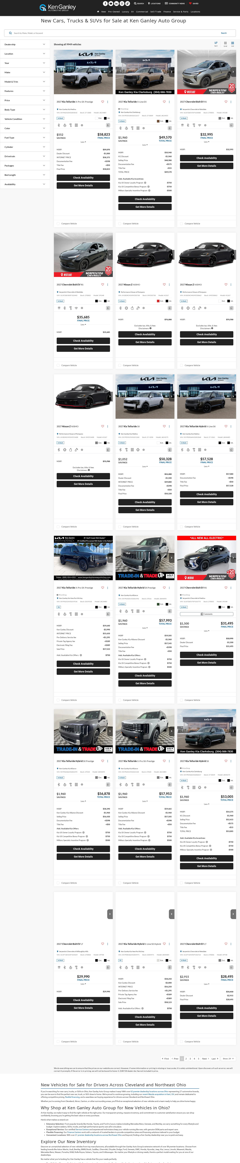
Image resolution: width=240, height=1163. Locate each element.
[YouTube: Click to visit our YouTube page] (110, 3)
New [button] (103, 11)
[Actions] (107, 101)
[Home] (98, 11)
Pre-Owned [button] (114, 11)
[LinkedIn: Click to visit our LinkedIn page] (116, 3)
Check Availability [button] (83, 177)
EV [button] (132, 11)
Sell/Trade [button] (155, 11)
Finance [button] (167, 11)
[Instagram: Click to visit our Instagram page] (122, 3)
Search (224, 33)
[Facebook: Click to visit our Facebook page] (105, 3)
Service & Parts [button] (180, 11)
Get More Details (83, 185)
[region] (83, 159)
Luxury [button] (125, 11)
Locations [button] (195, 11)
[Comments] (108, 125)
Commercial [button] (142, 11)
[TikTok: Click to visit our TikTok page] (127, 3)
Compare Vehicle (69, 223)
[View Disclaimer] (82, 125)
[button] (110, 72)
